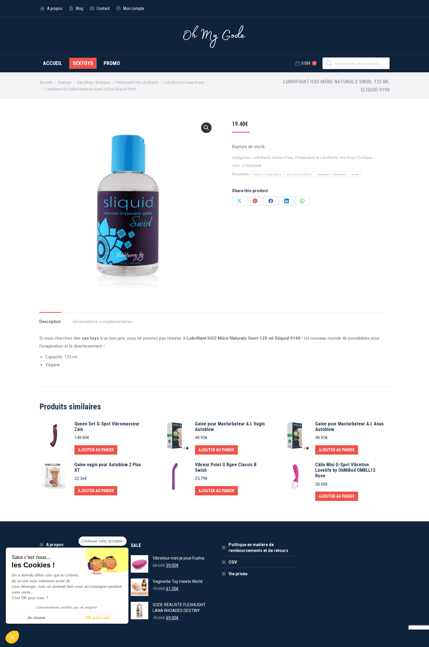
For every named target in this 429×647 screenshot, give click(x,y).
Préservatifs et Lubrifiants (316, 157)
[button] (206, 127)
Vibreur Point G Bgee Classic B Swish (226, 467)
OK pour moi (97, 617)
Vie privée (238, 573)
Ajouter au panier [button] (96, 450)
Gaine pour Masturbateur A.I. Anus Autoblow (349, 426)
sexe (355, 174)
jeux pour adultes (299, 174)
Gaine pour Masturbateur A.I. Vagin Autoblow (230, 426)
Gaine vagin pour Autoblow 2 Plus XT (107, 467)
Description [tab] (50, 321)
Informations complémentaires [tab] (102, 321)
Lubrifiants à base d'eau (273, 157)
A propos (55, 544)
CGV (233, 562)
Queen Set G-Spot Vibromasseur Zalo (106, 426)
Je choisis (36, 617)
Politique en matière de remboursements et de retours (258, 547)
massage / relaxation (332, 174)
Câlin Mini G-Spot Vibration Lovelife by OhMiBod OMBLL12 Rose (345, 470)
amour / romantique (267, 174)
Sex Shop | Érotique (355, 157)
